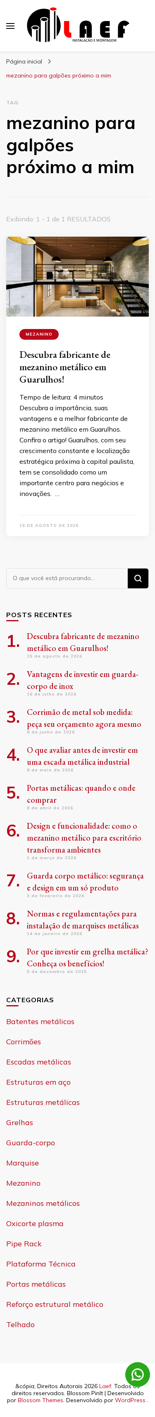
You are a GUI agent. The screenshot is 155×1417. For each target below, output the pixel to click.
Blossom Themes (40, 1400)
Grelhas (19, 1122)
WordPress (130, 1400)
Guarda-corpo (30, 1142)
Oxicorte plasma (35, 1223)
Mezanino (39, 334)
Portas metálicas (36, 1284)
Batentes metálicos (40, 1021)
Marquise (22, 1163)
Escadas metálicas (38, 1062)
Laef (105, 1386)
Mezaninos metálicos (43, 1203)
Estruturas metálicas (43, 1102)
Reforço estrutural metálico (54, 1304)
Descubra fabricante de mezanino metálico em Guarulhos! (64, 366)
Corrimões (23, 1041)
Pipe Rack (24, 1243)
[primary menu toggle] (10, 26)
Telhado (20, 1324)
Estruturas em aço (38, 1082)
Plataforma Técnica (41, 1264)
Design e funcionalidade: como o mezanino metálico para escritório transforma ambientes (84, 837)
